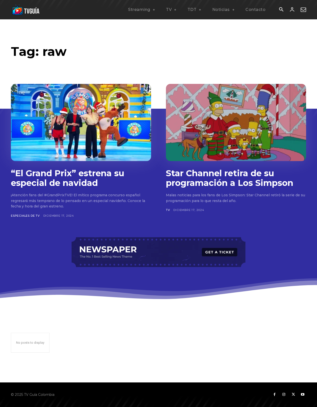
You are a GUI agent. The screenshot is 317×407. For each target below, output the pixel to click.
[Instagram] (283, 394)
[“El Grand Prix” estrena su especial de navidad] (81, 122)
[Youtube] (302, 394)
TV (168, 210)
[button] (281, 10)
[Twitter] (293, 394)
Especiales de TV (25, 215)
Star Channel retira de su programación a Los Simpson (229, 178)
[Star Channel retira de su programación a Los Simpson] (236, 122)
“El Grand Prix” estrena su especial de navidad (67, 178)
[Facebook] (274, 394)
